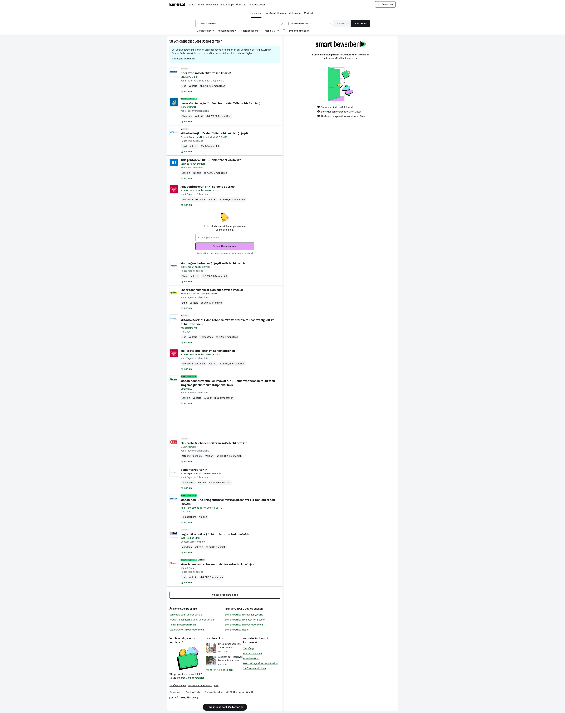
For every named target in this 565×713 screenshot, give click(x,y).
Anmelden (387, 4)
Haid (184, 146)
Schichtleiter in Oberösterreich (186, 614)
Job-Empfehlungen (275, 13)
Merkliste (309, 13)
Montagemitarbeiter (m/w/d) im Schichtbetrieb (214, 263)
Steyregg (187, 116)
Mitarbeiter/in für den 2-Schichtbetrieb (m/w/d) (214, 133)
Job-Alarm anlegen (226, 246)
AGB (216, 685)
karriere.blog (214, 638)
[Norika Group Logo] (184, 698)
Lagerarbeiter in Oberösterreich (187, 629)
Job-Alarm (295, 13)
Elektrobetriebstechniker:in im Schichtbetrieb (214, 443)
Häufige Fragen (178, 685)
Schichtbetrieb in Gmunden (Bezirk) (244, 614)
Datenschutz (177, 692)
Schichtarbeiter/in (194, 470)
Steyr (185, 276)
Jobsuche (256, 13)
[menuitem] (207, 31)
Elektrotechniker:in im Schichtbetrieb (208, 351)
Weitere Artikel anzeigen (219, 669)
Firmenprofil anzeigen (183, 58)
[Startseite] (179, 4)
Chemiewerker (251, 658)
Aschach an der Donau (194, 199)
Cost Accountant (252, 653)
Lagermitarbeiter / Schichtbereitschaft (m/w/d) (215, 534)
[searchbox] (224, 237)
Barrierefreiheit (194, 692)
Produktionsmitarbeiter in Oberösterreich (192, 619)
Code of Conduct (214, 692)
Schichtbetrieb (183, 41)
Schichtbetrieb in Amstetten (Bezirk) (245, 619)
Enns (184, 302)
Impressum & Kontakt (200, 685)
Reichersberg (189, 516)
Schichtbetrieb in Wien (237, 629)
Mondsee (187, 547)
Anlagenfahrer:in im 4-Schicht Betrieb (208, 186)
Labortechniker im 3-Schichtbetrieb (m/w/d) (212, 290)
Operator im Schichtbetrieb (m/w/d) (206, 73)
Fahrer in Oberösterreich (183, 624)
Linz (184, 86)
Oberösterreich (212, 41)
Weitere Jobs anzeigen (225, 594)
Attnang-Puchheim (192, 456)
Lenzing (186, 172)
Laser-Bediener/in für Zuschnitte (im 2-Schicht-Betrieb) (220, 103)
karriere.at (250, 642)
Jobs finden (360, 23)
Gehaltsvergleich (195, 677)
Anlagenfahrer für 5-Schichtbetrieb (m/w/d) (211, 160)
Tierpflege (248, 648)
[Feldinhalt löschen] (282, 23)
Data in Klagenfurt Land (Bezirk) (260, 663)
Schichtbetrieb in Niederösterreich (244, 624)
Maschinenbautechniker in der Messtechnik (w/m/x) (217, 564)
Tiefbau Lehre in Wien (254, 668)
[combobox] (240, 23)
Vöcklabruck (188, 482)
